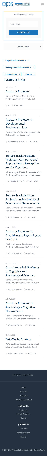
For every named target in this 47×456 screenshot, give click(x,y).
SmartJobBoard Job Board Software (32, 450)
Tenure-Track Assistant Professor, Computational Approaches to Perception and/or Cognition (22, 161)
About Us (23, 395)
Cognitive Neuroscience (15, 60)
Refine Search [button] (23, 46)
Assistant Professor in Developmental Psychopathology (19, 123)
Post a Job (23, 410)
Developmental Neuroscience (18, 67)
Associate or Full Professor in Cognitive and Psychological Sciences (22, 271)
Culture (28, 74)
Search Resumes (23, 414)
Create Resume (23, 433)
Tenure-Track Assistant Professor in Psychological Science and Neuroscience (22, 199)
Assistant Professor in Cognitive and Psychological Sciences (23, 235)
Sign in (23, 418)
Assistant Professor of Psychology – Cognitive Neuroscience (20, 307)
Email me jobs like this (23, 14)
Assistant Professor (18, 91)
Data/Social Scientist (19, 339)
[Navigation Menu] (42, 4)
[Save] (40, 87)
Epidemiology (11, 74)
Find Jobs (23, 428)
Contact (23, 391)
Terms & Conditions (23, 399)
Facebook (26, 375)
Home (23, 387)
